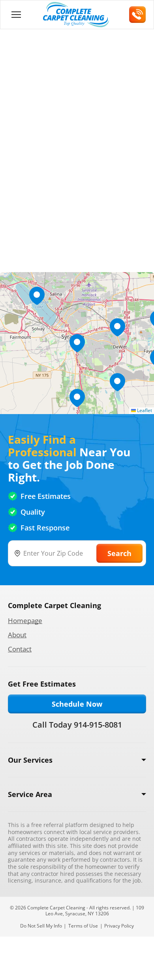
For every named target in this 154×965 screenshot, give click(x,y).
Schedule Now (77, 704)
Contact (20, 648)
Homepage (25, 620)
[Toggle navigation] (16, 14)
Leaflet (144, 410)
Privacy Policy (119, 926)
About (17, 634)
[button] (77, 343)
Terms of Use (83, 926)
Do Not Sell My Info (41, 926)
